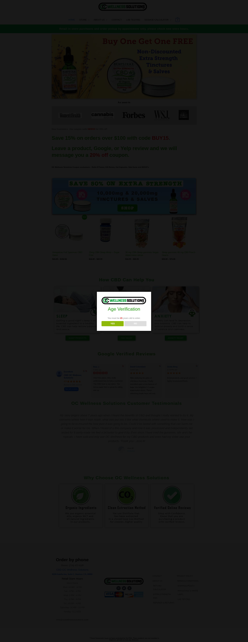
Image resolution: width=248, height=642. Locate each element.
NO (135, 323)
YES (112, 323)
